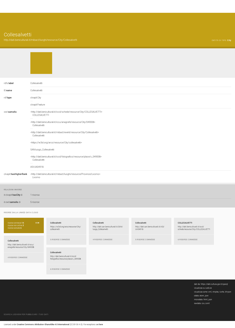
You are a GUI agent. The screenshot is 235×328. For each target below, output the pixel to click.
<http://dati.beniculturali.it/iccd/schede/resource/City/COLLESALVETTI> (66, 113)
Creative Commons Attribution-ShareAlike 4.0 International (43, 324)
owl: (10, 112)
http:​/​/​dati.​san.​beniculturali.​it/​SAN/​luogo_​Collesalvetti (108, 228)
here (101, 324)
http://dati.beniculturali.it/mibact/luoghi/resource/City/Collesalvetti (40, 39)
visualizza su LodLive (203, 288)
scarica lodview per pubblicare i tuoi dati (26, 314)
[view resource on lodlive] (229, 21)
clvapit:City (35, 97)
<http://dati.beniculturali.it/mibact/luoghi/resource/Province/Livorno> (65, 176)
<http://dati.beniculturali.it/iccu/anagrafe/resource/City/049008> (62, 124)
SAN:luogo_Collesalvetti (42, 149)
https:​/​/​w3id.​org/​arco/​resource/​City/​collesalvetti (65, 228)
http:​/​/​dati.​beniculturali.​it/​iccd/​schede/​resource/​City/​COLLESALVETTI (194, 228)
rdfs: (9, 83)
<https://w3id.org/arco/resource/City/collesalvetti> (56, 142)
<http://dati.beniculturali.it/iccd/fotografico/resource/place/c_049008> (66, 158)
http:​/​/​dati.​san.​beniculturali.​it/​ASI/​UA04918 (149, 228)
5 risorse (34, 202)
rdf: (8, 97)
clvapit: (15, 174)
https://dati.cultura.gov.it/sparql (214, 284)
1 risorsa (34, 195)
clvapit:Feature (37, 104)
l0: (8, 90)
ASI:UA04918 (36, 167)
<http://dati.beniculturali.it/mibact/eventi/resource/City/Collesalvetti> (64, 134)
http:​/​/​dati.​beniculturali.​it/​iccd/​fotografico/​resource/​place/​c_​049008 (65, 257)
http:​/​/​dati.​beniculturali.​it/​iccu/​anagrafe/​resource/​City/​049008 (21, 246)
